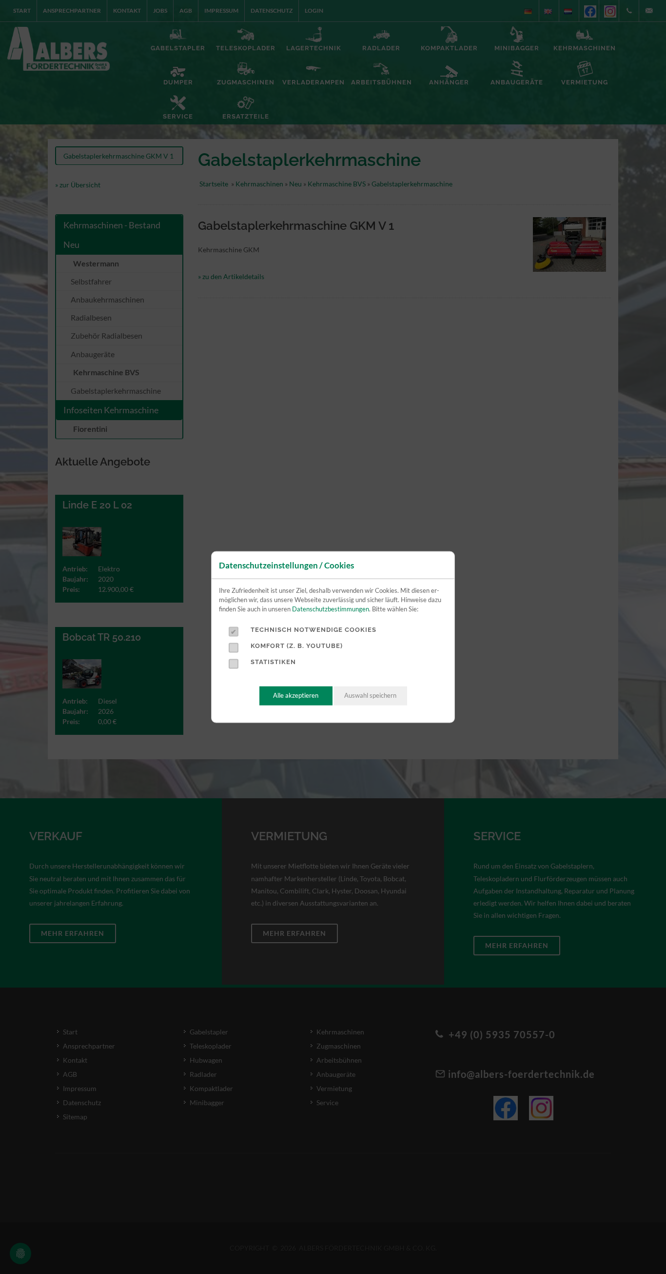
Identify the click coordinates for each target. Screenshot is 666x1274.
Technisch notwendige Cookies (313, 629)
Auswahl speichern (370, 695)
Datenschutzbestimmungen (330, 608)
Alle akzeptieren (295, 695)
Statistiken (273, 662)
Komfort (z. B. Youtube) (297, 645)
